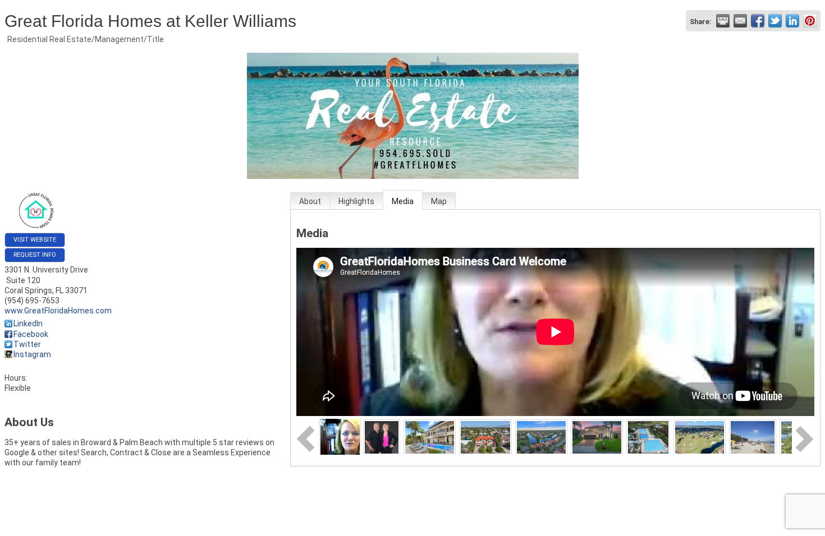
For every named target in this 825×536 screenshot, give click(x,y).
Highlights (356, 201)
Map (439, 201)
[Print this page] (723, 20)
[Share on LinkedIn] (792, 20)
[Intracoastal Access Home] (430, 436)
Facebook (30, 334)
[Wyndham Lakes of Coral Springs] (597, 436)
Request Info (34, 254)
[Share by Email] (740, 20)
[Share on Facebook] (757, 20)
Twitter (27, 344)
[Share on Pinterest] (810, 20)
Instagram (32, 354)
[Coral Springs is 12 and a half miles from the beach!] (752, 436)
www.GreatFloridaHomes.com (58, 310)
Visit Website (34, 239)
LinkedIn (28, 323)
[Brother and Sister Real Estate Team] (381, 436)
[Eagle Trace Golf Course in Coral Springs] (699, 436)
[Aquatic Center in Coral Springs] (648, 436)
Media (403, 201)
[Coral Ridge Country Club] (485, 436)
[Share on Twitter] (775, 20)
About (310, 201)
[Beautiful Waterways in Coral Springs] (541, 436)
